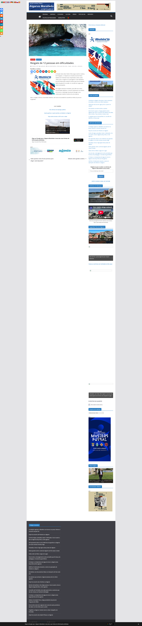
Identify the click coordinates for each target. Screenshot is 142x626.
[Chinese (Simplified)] (4, 2)
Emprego (52, 14)
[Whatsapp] (52, 71)
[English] (8, 2)
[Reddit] (37, 71)
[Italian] (14, 2)
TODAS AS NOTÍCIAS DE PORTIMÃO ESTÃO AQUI (100, 264)
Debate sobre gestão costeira (76, 158)
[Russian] (17, 2)
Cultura (68, 14)
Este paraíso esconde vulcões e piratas (98, 108)
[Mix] (49, 71)
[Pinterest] (43, 71)
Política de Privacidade (49, 18)
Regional (45, 14)
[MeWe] (46, 71)
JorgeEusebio (43, 66)
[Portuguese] (68, 18)
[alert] (101, 405)
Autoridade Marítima (51, 66)
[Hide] (0, 36)
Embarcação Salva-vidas (62, 66)
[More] (55, 71)
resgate (69, 66)
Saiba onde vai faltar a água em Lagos (98, 150)
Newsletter (61, 18)
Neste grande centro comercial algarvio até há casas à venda (44, 550)
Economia (60, 14)
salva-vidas (74, 66)
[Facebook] (31, 71)
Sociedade (39, 59)
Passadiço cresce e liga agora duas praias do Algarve (42, 547)
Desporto (90, 14)
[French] (10, 2)
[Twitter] (34, 71)
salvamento (79, 66)
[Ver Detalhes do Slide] (101, 86)
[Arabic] (2, 2)
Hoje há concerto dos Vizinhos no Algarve (39, 582)
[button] (71, 624)
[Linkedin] (40, 71)
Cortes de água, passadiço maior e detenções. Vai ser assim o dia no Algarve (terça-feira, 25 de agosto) (100, 134)
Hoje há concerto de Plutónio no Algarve (98, 130)
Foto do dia (82, 14)
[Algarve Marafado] (39, 16)
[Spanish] (19, 2)
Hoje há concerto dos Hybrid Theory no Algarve (41, 615)
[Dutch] (6, 2)
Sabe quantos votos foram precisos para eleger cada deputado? (42, 160)
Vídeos (74, 14)
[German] (12, 2)
